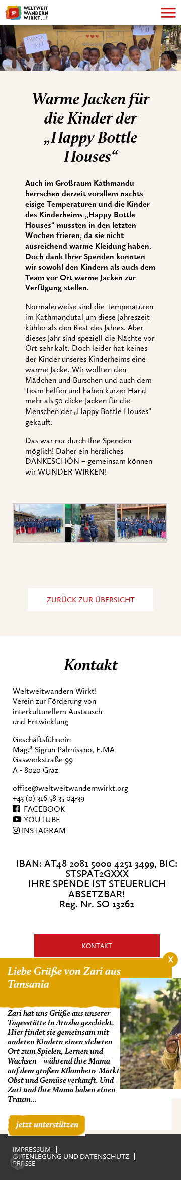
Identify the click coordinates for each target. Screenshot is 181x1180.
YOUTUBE (41, 819)
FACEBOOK (42, 809)
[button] (18, 1162)
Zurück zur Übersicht (91, 600)
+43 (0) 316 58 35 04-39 (48, 798)
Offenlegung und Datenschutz (71, 1156)
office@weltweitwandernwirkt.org (70, 788)
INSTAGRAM (43, 830)
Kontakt (97, 946)
